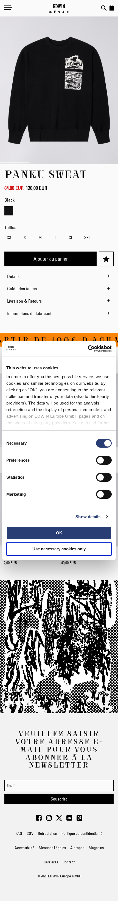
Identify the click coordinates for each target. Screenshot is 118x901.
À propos (77, 847)
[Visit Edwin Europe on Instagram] (49, 819)
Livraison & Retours (24, 301)
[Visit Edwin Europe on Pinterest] (79, 819)
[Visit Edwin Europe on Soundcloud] (69, 819)
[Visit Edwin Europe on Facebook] (39, 819)
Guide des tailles (22, 288)
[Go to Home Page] (59, 8)
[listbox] (59, 238)
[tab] (59, 276)
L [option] (55, 237)
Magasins (96, 847)
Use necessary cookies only (59, 548)
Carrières (51, 862)
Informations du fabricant (29, 313)
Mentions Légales (52, 847)
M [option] (40, 237)
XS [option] (9, 237)
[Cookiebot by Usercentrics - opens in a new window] (88, 348)
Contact (69, 862)
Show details (87, 516)
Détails (13, 276)
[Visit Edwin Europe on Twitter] (59, 819)
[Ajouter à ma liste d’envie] (106, 259)
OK (59, 533)
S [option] (25, 237)
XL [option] (71, 237)
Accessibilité (24, 847)
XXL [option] (87, 237)
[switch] (104, 460)
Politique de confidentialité (81, 833)
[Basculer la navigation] (8, 8)
